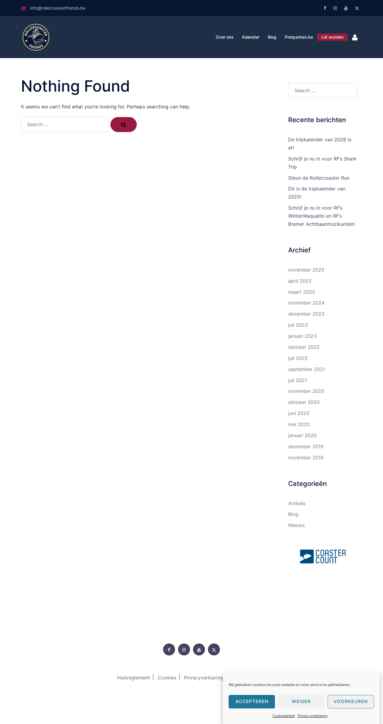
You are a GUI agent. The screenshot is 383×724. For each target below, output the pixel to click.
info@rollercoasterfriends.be (57, 7)
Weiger (301, 702)
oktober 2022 (304, 347)
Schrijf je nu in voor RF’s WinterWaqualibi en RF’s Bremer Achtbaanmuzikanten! (321, 216)
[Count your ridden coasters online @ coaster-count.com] (323, 556)
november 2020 (306, 391)
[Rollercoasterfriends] (36, 37)
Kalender (250, 37)
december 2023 (306, 314)
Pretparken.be (299, 37)
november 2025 (306, 270)
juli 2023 (298, 325)
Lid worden (332, 37)
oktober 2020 (304, 402)
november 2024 (306, 303)
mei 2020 (299, 424)
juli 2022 (298, 358)
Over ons (225, 37)
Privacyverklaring (312, 716)
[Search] (123, 124)
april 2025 (299, 281)
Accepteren (251, 702)
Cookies (167, 678)
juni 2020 (298, 413)
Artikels (297, 503)
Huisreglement (133, 678)
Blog (272, 37)
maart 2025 (301, 292)
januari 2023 (302, 336)
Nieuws (296, 525)
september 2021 (306, 369)
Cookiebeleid (284, 716)
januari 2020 (302, 435)
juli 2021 (297, 380)
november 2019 (305, 458)
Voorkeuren (351, 702)
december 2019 (305, 446)
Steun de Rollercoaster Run (318, 178)
